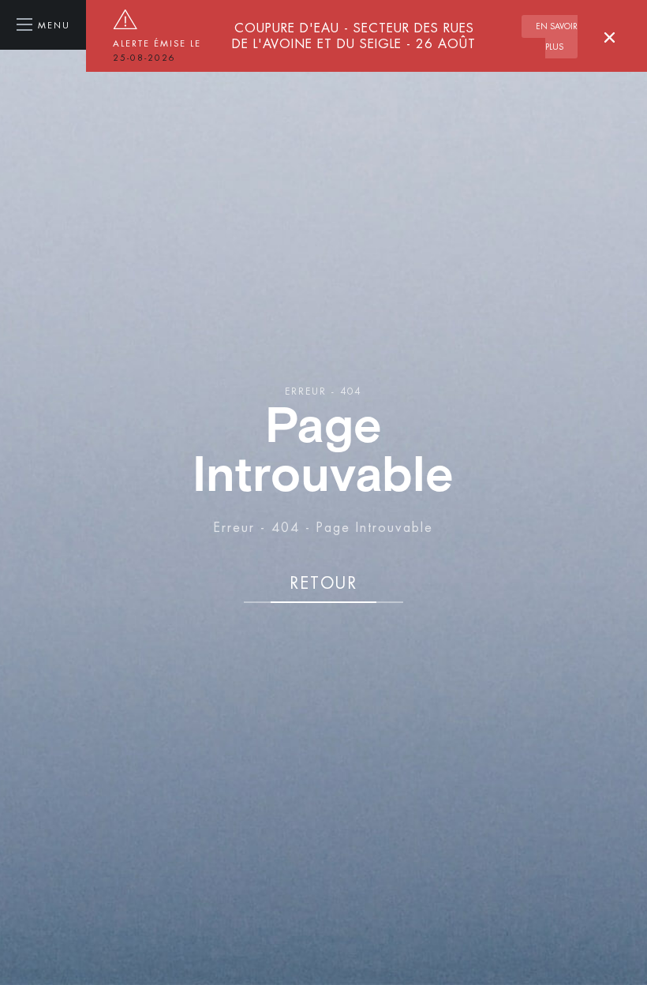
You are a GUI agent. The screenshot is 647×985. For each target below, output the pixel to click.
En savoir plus (557, 37)
